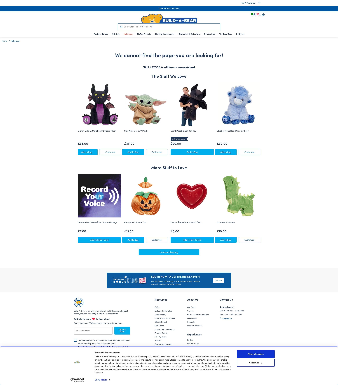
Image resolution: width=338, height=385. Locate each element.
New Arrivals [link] (209, 34)
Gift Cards (159, 325)
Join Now (218, 280)
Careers (190, 311)
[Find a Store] (261, 3)
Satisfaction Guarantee (165, 318)
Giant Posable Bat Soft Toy (183, 130)
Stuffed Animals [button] (144, 34)
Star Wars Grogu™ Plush (135, 130)
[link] (128, 33)
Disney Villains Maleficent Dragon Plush (97, 130)
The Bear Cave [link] (225, 34)
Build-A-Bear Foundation (198, 314)
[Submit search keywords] (121, 26)
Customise (254, 362)
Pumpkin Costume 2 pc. (135, 222)
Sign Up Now (122, 330)
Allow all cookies (256, 354)
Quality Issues (160, 336)
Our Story (191, 307)
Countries (191, 322)
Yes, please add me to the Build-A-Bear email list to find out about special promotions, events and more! (104, 345)
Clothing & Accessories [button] (164, 34)
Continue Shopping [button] (169, 252)
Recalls (158, 340)
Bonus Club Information (165, 329)
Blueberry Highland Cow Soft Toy (233, 130)
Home (4, 41)
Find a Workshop (248, 3)
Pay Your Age (193, 343)
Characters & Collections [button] (189, 34)
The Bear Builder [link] (101, 34)
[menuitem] (100, 33)
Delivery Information (163, 311)
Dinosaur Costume (226, 222)
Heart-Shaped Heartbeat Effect (186, 222)
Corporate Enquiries (163, 344)
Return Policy (160, 314)
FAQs (157, 307)
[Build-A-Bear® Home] (169, 18)
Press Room (192, 318)
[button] (254, 15)
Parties (190, 340)
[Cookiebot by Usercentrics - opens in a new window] (77, 380)
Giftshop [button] (115, 34)
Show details (101, 380)
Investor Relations (194, 325)
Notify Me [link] (240, 34)
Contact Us (227, 318)
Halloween (15, 41)
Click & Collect (161, 322)
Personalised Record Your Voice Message (97, 222)
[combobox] (171, 27)
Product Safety (161, 333)
